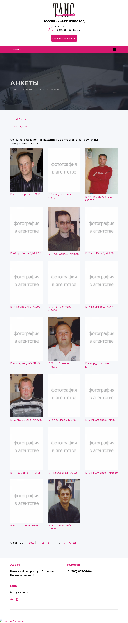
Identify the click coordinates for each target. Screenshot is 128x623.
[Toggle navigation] (114, 49)
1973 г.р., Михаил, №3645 (26, 419)
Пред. (30, 542)
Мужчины (19, 118)
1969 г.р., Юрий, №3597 (99, 253)
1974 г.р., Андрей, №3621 (25, 363)
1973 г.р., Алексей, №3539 (101, 472)
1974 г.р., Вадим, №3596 (25, 306)
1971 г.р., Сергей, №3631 (25, 472)
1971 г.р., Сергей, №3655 (63, 472)
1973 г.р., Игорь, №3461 (62, 419)
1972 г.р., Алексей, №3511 (101, 419)
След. (72, 542)
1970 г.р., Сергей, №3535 (63, 253)
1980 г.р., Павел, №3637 (25, 525)
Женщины (20, 126)
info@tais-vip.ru (21, 592)
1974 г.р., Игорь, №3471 (99, 306)
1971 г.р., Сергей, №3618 (25, 194)
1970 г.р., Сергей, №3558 (25, 253)
